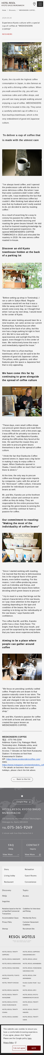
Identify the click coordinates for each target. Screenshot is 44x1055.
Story (6, 869)
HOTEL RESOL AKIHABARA (32, 963)
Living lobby (9, 876)
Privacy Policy (8, 1043)
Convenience (30, 882)
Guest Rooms (31, 876)
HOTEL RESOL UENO (30, 959)
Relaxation (29, 869)
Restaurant (9, 882)
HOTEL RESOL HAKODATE (11, 959)
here (29, 1038)
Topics (25, 890)
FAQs (4, 896)
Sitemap (5, 929)
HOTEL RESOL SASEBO (10, 1017)
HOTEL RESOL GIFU (29, 990)
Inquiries (6, 901)
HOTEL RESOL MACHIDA (10, 968)
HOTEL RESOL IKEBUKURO (11, 963)
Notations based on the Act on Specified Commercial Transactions (11, 911)
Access (26, 896)
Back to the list (23, 779)
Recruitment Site (28, 929)
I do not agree (19, 1048)
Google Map (22, 802)
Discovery (12, 10)
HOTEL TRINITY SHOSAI (10, 983)
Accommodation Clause (10, 918)
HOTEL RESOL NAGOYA (10, 990)
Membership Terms (29, 918)
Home (4, 10)
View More (8, 854)
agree (34, 1048)
